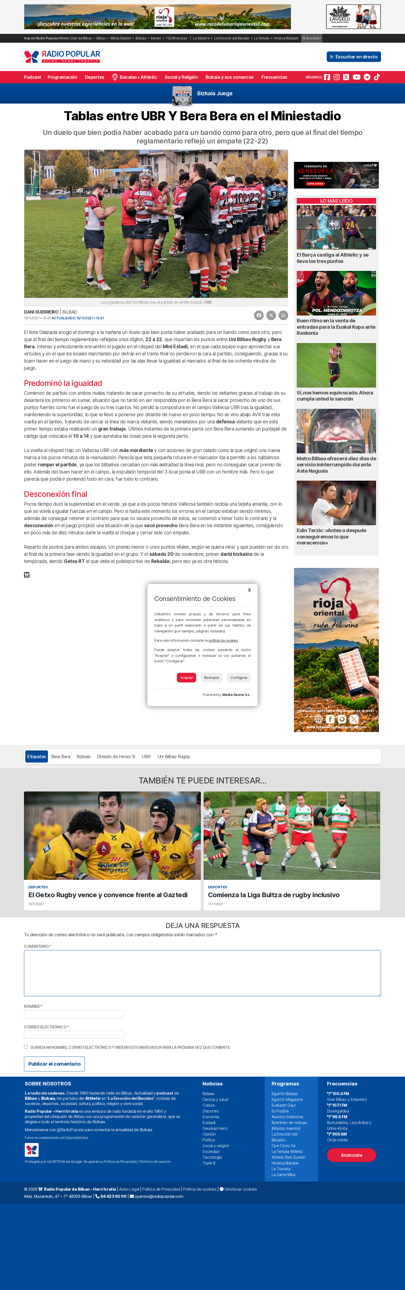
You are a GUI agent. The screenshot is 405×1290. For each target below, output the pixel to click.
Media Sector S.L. (236, 695)
